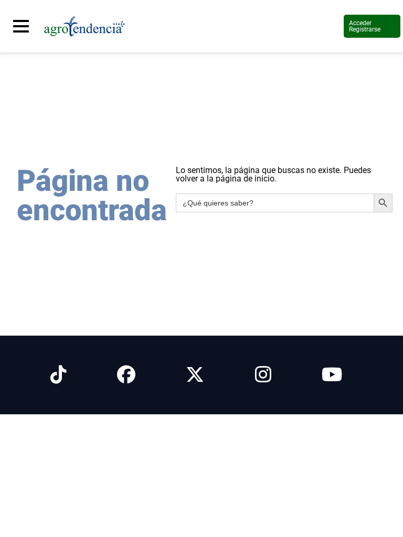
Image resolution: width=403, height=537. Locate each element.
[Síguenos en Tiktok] (58, 375)
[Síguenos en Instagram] (263, 375)
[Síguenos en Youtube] (332, 375)
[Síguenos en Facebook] (126, 375)
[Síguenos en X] (195, 375)
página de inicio (245, 179)
